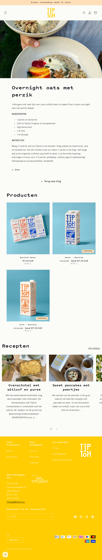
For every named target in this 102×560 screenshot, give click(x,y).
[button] (5, 13)
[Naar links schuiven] (45, 429)
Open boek (34, 457)
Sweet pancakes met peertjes (71, 387)
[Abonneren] (50, 516)
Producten (34, 463)
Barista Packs (28, 257)
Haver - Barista (74, 257)
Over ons (33, 451)
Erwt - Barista (28, 325)
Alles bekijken (94, 348)
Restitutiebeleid (59, 454)
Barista (9, 451)
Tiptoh (15, 549)
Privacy (55, 448)
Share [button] (17, 170)
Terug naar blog (52, 181)
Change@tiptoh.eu (16, 502)
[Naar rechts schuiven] (56, 429)
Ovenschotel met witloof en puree (24, 387)
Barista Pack (12, 457)
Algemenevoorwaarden (62, 460)
